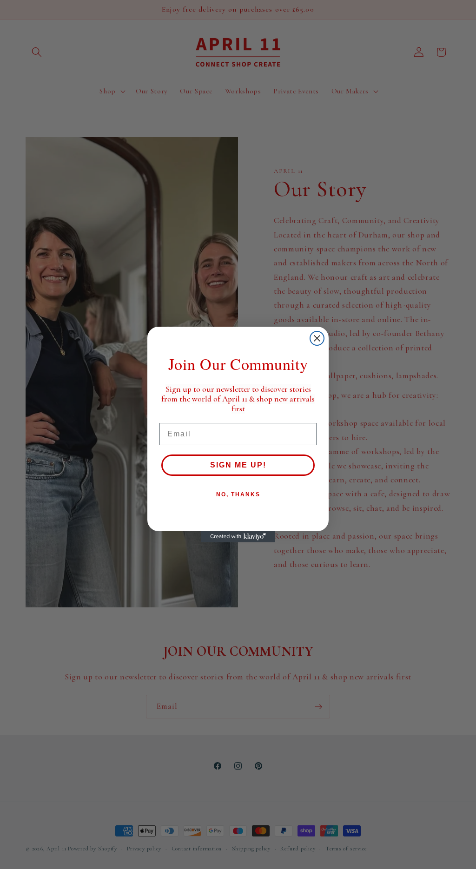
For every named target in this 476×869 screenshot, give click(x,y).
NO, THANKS (238, 494)
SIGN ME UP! (238, 465)
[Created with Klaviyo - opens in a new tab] (238, 536)
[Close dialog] (317, 338)
